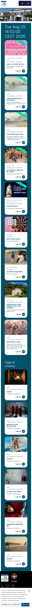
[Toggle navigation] (28, 3)
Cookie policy (24, 594)
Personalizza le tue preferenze (11, 604)
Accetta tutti (25, 604)
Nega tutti (29, 590)
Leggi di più (18, 71)
